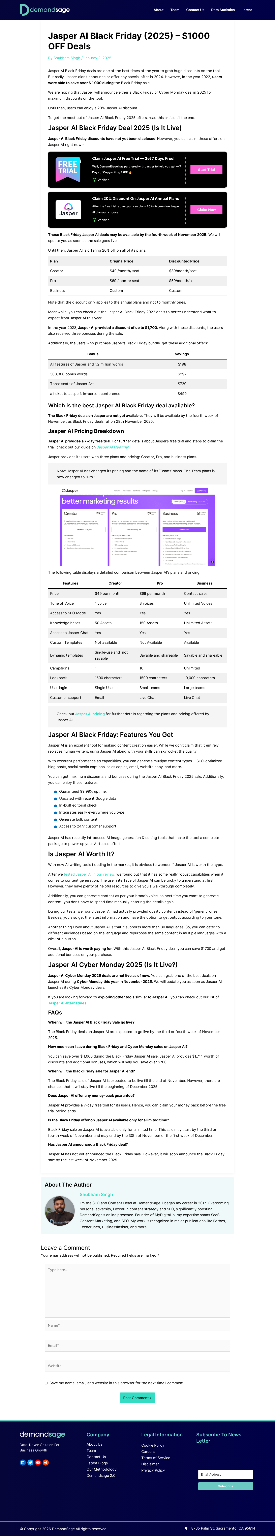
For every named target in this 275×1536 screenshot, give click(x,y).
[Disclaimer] (150, 1464)
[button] (206, 169)
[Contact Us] (96, 1457)
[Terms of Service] (155, 1458)
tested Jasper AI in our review (89, 874)
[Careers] (148, 1451)
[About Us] (94, 1444)
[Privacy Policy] (153, 1470)
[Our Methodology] (102, 1469)
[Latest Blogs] (97, 1463)
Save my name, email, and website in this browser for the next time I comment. (117, 1383)
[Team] (91, 1450)
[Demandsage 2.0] (101, 1475)
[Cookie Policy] (152, 1445)
